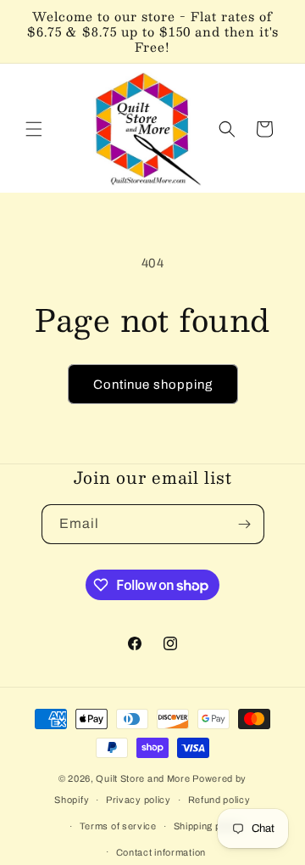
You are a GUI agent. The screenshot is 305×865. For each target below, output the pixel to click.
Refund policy (219, 800)
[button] (34, 129)
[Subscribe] (244, 524)
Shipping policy (208, 826)
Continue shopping (153, 384)
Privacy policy (138, 800)
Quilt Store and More (143, 778)
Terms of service (118, 826)
